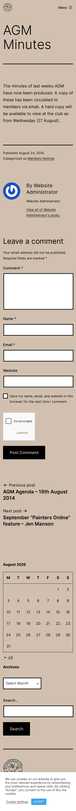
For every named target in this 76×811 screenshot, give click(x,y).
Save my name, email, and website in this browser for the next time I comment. (41, 399)
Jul (10, 657)
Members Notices (41, 158)
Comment (13, 268)
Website (10, 370)
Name (9, 319)
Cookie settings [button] (17, 802)
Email (9, 345)
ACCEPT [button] (39, 801)
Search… (10, 700)
